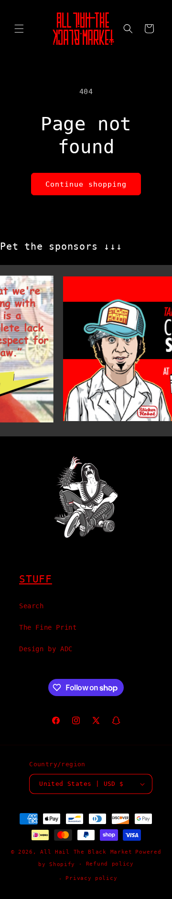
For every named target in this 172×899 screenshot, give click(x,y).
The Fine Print (47, 627)
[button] (19, 28)
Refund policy (110, 864)
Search (31, 606)
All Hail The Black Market (86, 852)
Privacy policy (91, 878)
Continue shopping (86, 184)
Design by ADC (46, 649)
